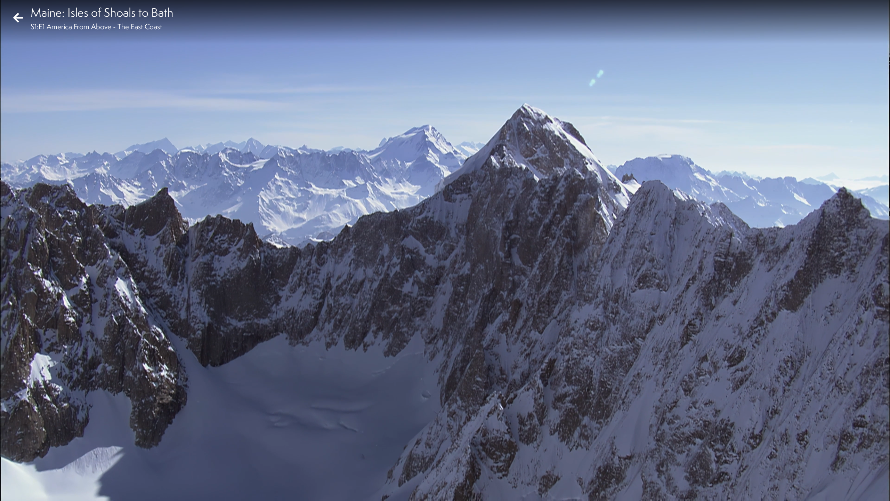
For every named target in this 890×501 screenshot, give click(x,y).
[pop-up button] (856, 489)
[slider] (443, 479)
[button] (11, 489)
